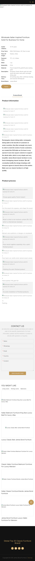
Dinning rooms (15, 388)
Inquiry (6, 86)
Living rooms (5, 388)
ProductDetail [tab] (17, 95)
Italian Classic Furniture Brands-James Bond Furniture (17, 492)
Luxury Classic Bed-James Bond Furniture (16, 440)
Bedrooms (23, 388)
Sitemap (30, 558)
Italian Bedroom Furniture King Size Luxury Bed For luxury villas (16, 414)
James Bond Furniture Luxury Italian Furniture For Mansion (14, 519)
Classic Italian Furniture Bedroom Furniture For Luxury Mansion (16, 465)
